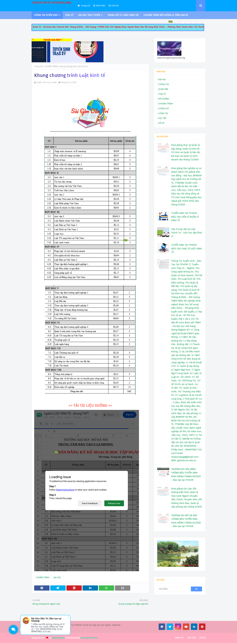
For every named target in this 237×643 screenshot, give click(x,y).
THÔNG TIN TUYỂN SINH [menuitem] (46, 15)
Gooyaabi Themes (89, 638)
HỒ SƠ (161, 123)
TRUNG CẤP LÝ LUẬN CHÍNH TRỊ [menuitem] (123, 15)
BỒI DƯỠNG (163, 99)
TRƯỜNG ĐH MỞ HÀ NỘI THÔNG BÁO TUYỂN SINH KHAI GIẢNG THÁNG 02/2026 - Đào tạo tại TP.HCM (186, 521)
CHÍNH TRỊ (163, 113)
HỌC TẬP (162, 118)
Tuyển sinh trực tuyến (46, 82)
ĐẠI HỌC (57, 577)
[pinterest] (199, 23)
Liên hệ (115, 5)
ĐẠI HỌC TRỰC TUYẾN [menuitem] (89, 15)
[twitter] (188, 23)
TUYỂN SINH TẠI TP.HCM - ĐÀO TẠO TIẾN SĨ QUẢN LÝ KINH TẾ (185, 217)
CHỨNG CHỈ (163, 108)
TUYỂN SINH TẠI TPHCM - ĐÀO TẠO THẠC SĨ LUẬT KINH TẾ (186, 248)
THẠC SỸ (162, 94)
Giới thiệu (100, 5)
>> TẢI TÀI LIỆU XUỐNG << (90, 405)
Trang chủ (85, 5)
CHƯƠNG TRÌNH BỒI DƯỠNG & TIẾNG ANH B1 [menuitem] (165, 15)
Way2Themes (58, 638)
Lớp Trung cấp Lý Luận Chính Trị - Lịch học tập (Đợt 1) (186, 233)
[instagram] (194, 23)
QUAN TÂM (163, 89)
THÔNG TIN (163, 84)
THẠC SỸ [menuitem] (69, 15)
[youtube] (186, 626)
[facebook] (183, 23)
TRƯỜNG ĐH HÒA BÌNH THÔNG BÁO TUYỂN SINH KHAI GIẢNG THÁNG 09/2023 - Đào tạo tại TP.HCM (186, 475)
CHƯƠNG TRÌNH (51, 66)
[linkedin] (194, 626)
